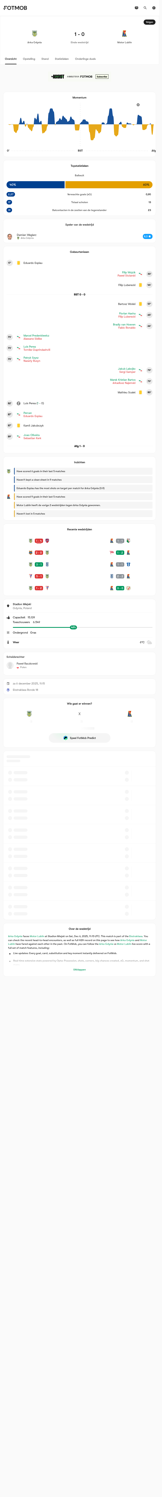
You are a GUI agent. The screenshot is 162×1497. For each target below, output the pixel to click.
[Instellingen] (154, 8)
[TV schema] (136, 8)
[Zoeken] (145, 8)
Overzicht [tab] (11, 58)
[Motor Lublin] (130, 716)
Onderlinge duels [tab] (85, 58)
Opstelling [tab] (29, 58)
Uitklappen (79, 969)
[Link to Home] (15, 8)
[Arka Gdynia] (29, 716)
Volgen (149, 22)
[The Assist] (79, 77)
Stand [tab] (45, 58)
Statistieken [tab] (62, 58)
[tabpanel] (79, 496)
